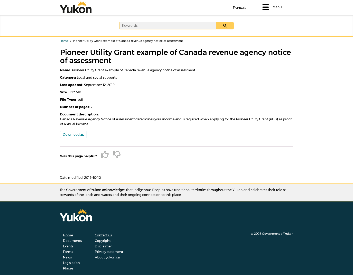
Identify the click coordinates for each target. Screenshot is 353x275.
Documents (72, 241)
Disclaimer (103, 246)
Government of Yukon (277, 234)
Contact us (103, 235)
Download (71, 134)
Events (68, 246)
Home (64, 41)
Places (68, 268)
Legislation (71, 263)
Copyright (103, 241)
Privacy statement (109, 252)
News (67, 257)
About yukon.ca (107, 257)
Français (239, 8)
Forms (68, 252)
